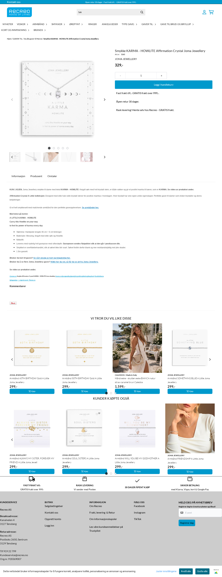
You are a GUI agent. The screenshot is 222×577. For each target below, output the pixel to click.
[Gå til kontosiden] (204, 12)
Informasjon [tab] (18, 176)
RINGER (92, 24)
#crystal (77, 276)
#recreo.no (58, 276)
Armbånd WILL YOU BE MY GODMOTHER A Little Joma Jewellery (137, 460)
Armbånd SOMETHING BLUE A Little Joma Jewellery (189, 380)
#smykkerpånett (89, 276)
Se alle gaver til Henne (33, 39)
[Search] (142, 12)
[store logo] (19, 12)
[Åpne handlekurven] (211, 12)
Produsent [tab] (36, 176)
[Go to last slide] (12, 157)
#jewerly (72, 276)
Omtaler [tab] (52, 176)
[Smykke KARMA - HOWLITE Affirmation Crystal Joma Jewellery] (58, 99)
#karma (101, 276)
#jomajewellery (66, 276)
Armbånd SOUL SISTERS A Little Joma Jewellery (80, 460)
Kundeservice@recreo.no (14, 555)
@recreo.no (13, 276)
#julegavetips (13, 280)
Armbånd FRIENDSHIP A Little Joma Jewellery (185, 460)
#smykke (82, 276)
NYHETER (8, 24)
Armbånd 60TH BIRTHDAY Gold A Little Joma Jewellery (29, 380)
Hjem (9, 39)
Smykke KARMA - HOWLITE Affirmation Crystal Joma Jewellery (71, 39)
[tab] (49, 148)
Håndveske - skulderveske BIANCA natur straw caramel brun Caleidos (135, 380)
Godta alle (202, 571)
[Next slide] (104, 99)
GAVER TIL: (18, 39)
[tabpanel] (32, 359)
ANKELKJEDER (110, 24)
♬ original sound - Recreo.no (26, 280)
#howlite (96, 276)
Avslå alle (186, 571)
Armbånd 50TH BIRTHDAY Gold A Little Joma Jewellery (82, 380)
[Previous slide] (12, 99)
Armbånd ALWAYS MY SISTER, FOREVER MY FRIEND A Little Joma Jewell (32, 460)
